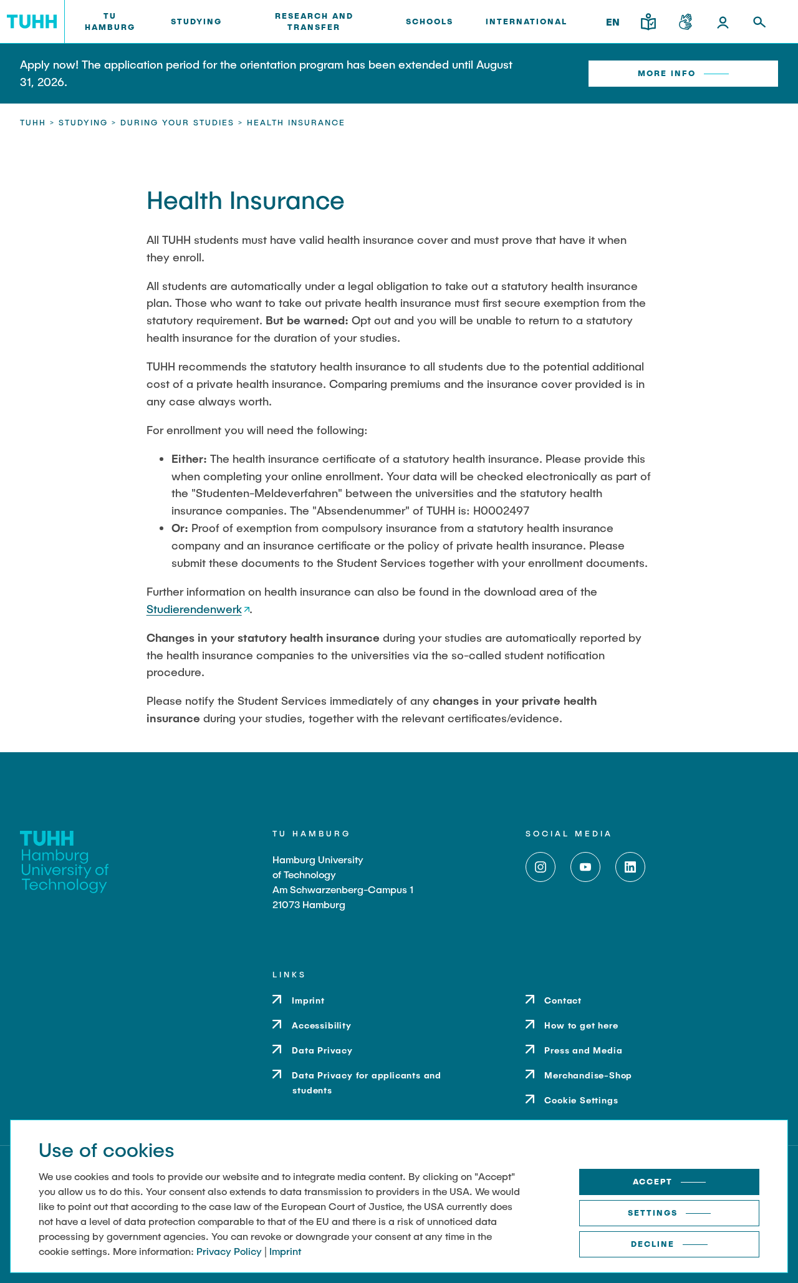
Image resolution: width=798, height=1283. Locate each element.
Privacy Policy (229, 1251)
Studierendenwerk (194, 609)
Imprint (285, 1251)
